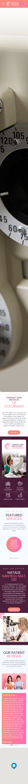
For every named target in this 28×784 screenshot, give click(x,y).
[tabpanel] (14, 544)
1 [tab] (10, 558)
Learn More (14, 432)
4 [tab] (14, 558)
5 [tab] (16, 558)
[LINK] (14, 534)
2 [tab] (11, 558)
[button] (3, 4)
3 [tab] (13, 558)
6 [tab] (17, 558)
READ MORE (14, 609)
